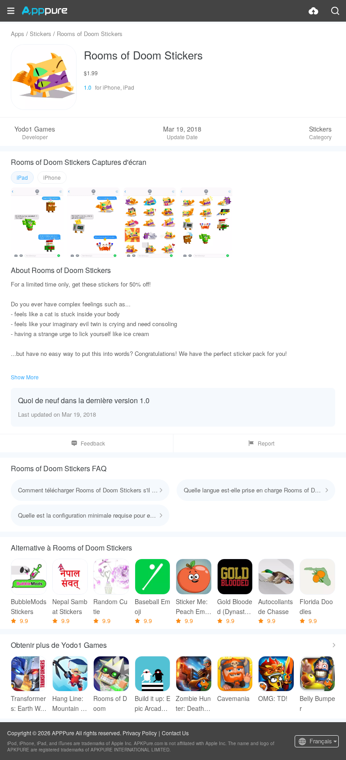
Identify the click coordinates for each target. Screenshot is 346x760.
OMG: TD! (272, 698)
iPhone (52, 177)
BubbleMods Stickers (28, 606)
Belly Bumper (317, 703)
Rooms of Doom (110, 703)
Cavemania (233, 698)
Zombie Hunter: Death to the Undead (193, 703)
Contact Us (175, 733)
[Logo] (44, 10)
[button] (11, 11)
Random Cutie (110, 606)
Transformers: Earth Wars (28, 703)
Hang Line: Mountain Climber (70, 703)
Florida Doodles (316, 606)
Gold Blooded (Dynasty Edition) (234, 606)
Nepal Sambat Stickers (69, 606)
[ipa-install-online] (313, 11)
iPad (22, 177)
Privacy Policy (140, 733)
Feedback (93, 443)
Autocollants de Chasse (275, 606)
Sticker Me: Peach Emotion (193, 606)
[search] (335, 11)
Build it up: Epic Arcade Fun (152, 703)
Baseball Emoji (152, 606)
